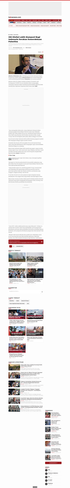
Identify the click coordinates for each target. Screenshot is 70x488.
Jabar (24, 22)
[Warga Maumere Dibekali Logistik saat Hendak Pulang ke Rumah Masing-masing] (17, 348)
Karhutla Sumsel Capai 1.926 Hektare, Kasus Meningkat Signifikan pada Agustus (27, 158)
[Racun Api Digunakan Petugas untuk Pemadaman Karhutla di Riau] (34, 331)
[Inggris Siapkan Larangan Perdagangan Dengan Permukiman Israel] (34, 257)
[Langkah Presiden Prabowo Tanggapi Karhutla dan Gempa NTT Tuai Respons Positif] (14, 392)
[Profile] (58, 20)
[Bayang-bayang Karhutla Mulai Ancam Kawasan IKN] (34, 314)
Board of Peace (26, 77)
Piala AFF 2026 (53, 25)
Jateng (34, 22)
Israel (17, 153)
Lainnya (59, 22)
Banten (29, 22)
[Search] (60, 20)
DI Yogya (40, 22)
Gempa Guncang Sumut (35, 25)
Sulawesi (53, 22)
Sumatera (19, 22)
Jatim (44, 22)
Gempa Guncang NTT (45, 25)
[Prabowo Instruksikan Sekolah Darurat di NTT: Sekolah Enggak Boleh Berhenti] (14, 384)
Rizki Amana (28, 47)
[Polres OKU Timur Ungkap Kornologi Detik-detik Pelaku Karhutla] (14, 367)
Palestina (27, 79)
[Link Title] (9, 34)
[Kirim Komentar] (42, 292)
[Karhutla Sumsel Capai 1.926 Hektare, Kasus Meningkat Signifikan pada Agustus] (10, 158)
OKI (36, 86)
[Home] (14, 17)
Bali (48, 22)
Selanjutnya (19, 246)
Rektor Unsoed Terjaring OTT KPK (22, 25)
